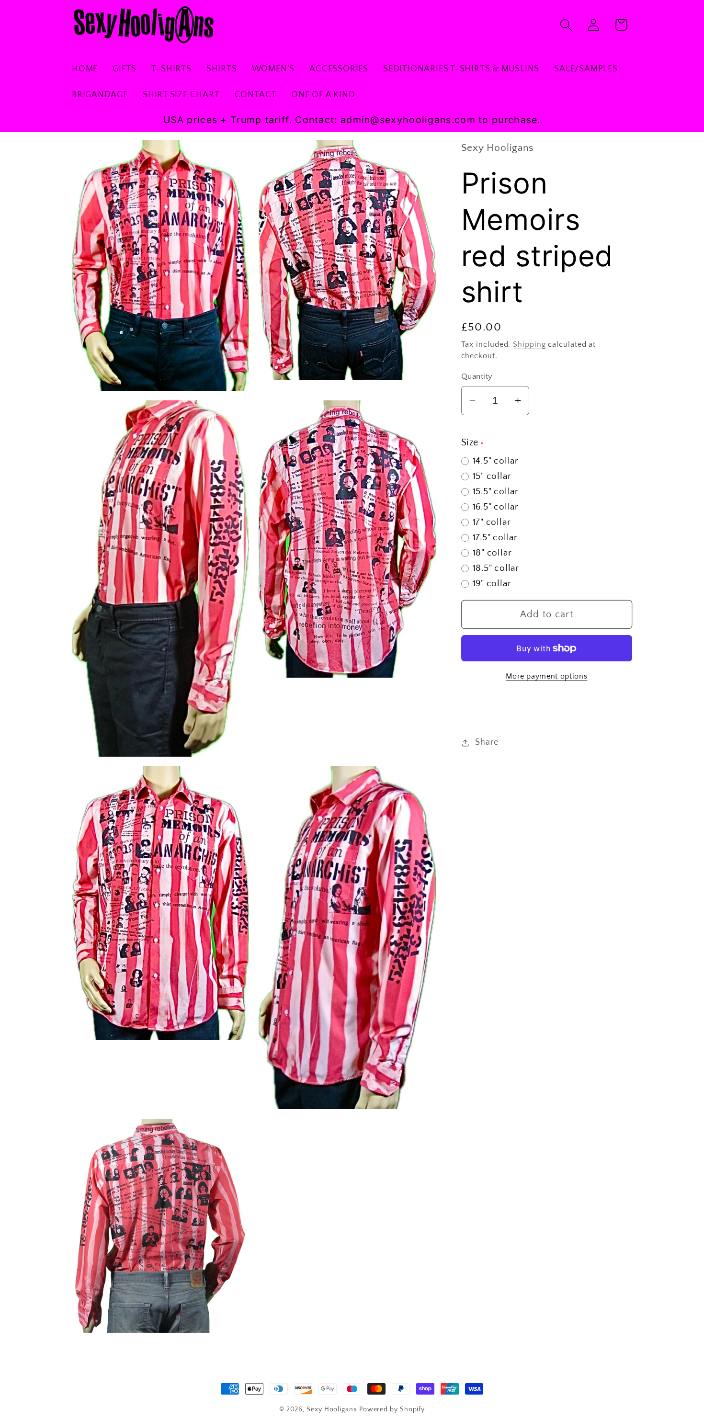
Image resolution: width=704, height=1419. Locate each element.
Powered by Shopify (392, 1409)
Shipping (529, 345)
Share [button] (486, 742)
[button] (566, 24)
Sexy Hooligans (332, 1409)
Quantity (477, 376)
